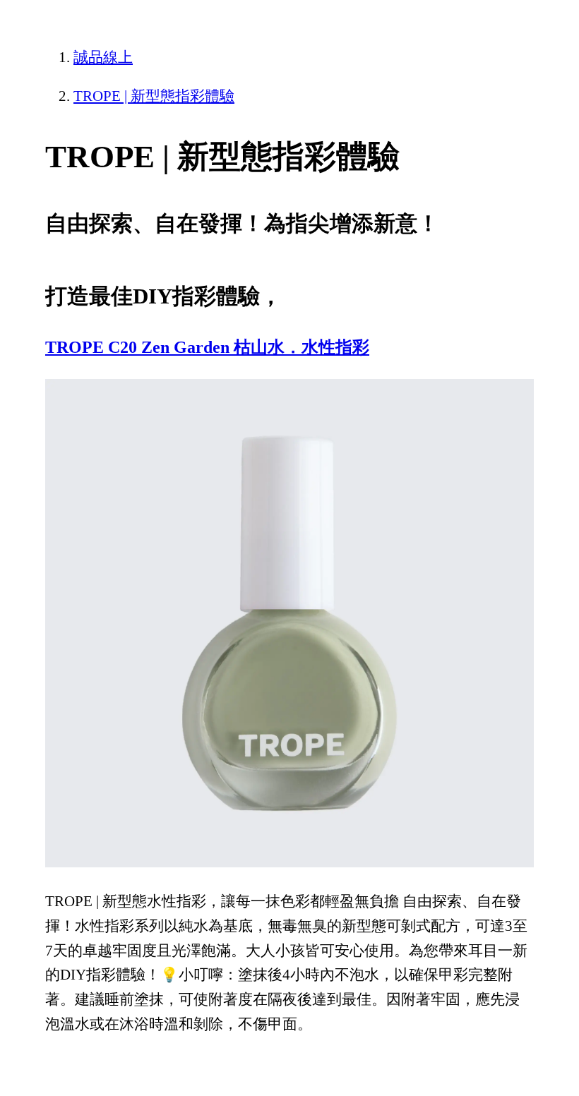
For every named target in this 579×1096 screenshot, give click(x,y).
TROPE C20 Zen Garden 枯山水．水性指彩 (207, 347)
